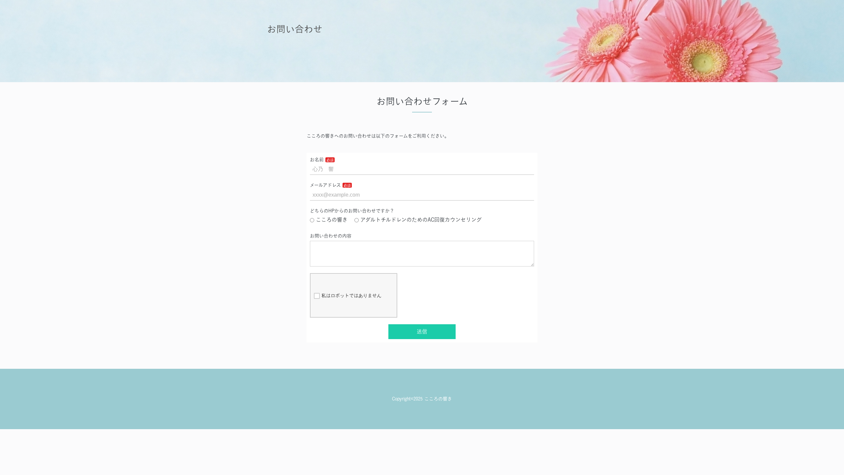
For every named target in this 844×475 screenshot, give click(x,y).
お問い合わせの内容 (330, 236)
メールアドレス (325, 185)
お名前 (317, 159)
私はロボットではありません (351, 295)
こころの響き (331, 219)
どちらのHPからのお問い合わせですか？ (352, 210)
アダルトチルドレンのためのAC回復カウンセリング (421, 219)
